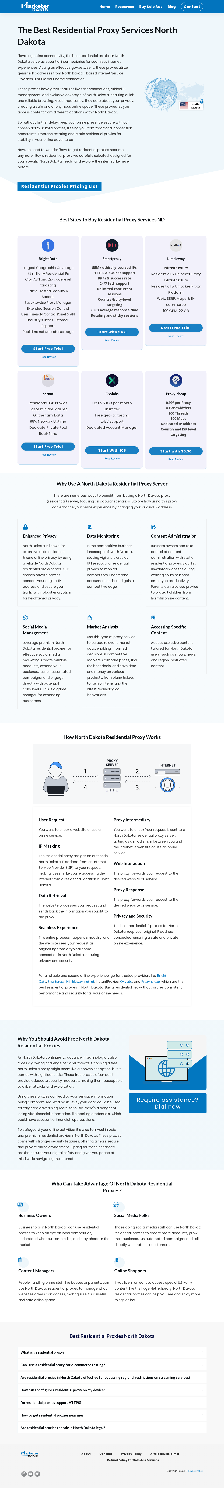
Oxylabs (126, 981)
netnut (89, 981)
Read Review (48, 356)
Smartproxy (56, 981)
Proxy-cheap (150, 981)
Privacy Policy (195, 1470)
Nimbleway (74, 981)
